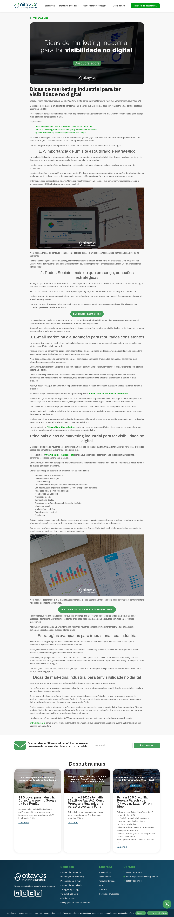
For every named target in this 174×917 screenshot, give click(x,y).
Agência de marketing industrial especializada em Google (60, 133)
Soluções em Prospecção (94, 6)
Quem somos (119, 6)
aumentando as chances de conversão (108, 394)
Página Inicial (49, 6)
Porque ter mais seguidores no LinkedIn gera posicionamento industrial (66, 130)
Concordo (141, 913)
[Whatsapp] (38, 893)
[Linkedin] (31, 893)
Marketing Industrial (68, 6)
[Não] (170, 913)
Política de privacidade (158, 913)
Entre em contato (38, 723)
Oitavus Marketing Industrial (61, 427)
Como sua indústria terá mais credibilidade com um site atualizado (64, 127)
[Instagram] (24, 893)
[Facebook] (17, 893)
